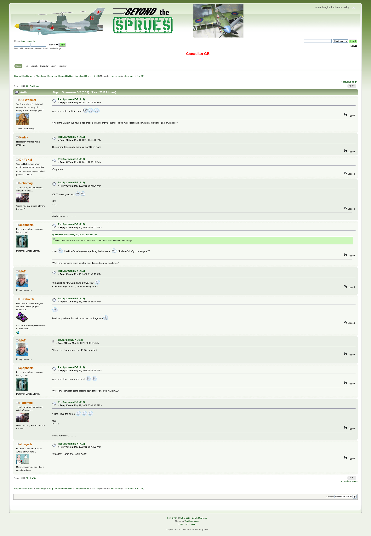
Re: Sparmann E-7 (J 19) (71, 99)
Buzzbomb (116, 76)
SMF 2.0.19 (172, 518)
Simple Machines (199, 518)
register (31, 41)
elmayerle (25, 444)
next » (354, 82)
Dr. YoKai (25, 159)
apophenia (26, 224)
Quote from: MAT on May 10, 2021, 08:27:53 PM (74, 235)
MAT (22, 271)
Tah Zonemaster (192, 521)
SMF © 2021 (185, 518)
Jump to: (330, 497)
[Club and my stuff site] (17, 333)
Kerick (23, 137)
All (27, 86)
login (23, 41)
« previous (346, 82)
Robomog (26, 183)
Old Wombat (27, 100)
